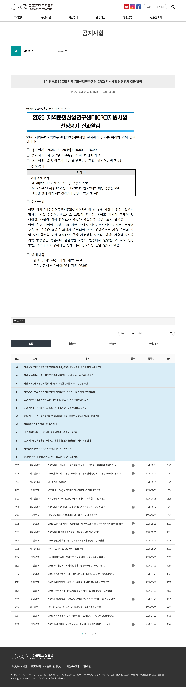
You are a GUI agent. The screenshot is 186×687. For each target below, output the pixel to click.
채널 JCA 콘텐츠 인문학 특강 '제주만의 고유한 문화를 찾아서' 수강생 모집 (56, 383)
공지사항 (62, 51)
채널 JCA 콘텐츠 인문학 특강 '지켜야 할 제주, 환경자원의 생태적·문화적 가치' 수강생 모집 (63, 367)
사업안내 (73, 17)
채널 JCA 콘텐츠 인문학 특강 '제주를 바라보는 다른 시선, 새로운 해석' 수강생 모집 (59, 391)
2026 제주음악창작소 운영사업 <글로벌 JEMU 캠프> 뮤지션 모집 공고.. (79, 582)
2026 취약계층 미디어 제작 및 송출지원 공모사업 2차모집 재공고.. (77, 565)
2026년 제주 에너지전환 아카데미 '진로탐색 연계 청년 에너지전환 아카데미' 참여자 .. (85, 473)
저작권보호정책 (72, 666)
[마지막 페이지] (103, 634)
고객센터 (18, 17)
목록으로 (19, 321)
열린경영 (127, 17)
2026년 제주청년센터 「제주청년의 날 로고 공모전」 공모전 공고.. (77, 507)
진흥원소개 (156, 17)
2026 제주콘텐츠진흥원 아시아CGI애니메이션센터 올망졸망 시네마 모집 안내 (57, 440)
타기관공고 (153, 343)
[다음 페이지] (99, 634)
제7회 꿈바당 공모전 (57, 481)
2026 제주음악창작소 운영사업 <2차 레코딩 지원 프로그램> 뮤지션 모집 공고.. (82, 599)
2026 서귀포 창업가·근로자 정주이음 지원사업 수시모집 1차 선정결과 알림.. (81, 615)
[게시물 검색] (171, 333)
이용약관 (87, 666)
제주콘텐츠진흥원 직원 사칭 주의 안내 (40, 424)
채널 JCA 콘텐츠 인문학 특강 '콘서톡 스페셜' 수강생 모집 (73, 515)
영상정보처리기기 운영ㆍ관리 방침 (46, 666)
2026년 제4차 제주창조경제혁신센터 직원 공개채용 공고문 (73, 532)
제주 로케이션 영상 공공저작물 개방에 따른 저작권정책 (47, 448)
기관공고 (72, 343)
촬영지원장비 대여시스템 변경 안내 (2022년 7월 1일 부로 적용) (51, 456)
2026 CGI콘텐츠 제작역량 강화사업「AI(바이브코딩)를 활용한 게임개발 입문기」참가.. (86, 523)
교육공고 (113, 343)
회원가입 (160, 6)
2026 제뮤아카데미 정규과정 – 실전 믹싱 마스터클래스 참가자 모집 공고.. (80, 624)
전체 (31, 343)
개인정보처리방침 (19, 666)
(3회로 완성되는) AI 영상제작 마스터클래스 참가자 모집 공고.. (75, 490)
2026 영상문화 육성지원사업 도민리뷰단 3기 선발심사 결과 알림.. (76, 540)
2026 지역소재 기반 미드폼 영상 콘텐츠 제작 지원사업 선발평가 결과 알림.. (80, 590)
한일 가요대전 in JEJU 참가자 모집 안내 (65, 548)
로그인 (149, 6)
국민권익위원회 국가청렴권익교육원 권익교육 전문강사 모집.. (75, 607)
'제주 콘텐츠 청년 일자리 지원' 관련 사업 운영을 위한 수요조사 (51, 432)
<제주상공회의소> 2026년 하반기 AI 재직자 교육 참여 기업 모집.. (76, 498)
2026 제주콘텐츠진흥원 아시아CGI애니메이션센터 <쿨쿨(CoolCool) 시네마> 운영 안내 (61, 416)
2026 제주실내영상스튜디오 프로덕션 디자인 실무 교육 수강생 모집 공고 (55, 407)
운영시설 (46, 17)
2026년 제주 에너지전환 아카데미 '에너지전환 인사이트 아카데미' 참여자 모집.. (82, 465)
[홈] (16, 51)
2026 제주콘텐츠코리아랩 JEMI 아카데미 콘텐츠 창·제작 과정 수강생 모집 (56, 399)
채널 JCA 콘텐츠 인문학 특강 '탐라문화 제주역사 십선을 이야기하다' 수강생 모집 (59, 375)
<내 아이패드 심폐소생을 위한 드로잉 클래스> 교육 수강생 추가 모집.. (78, 557)
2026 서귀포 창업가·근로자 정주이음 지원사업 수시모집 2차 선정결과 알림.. (81, 573)
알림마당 (100, 17)
